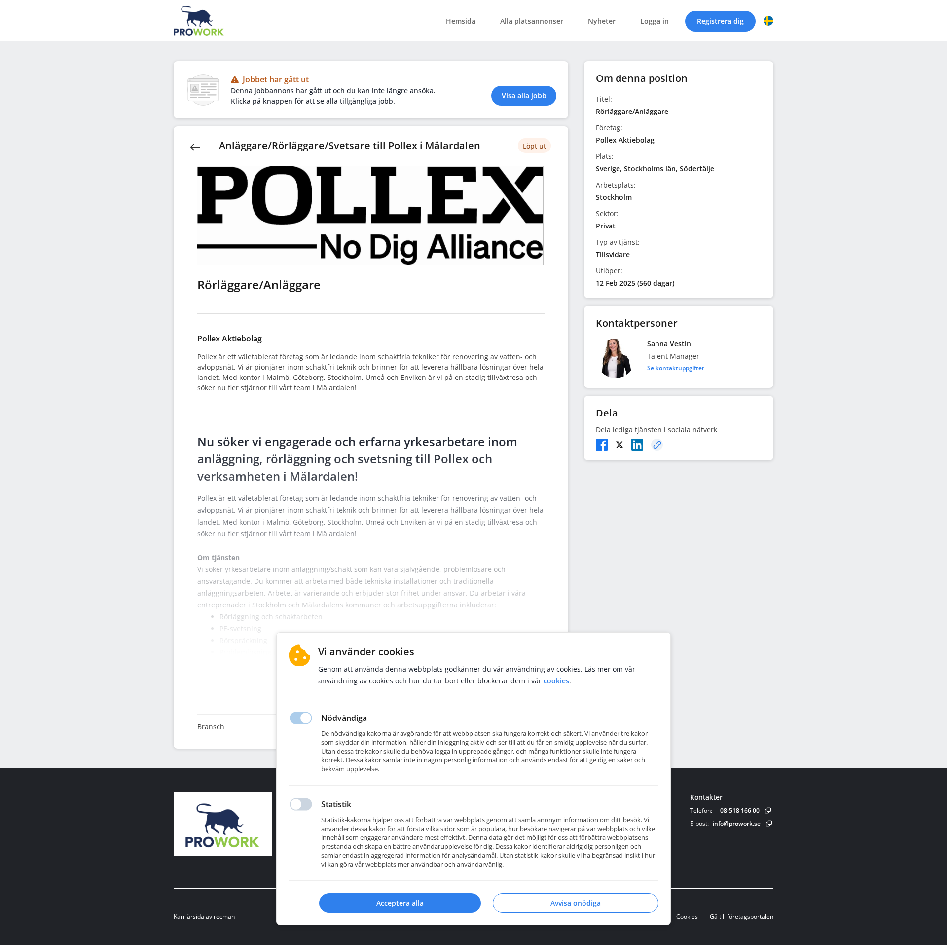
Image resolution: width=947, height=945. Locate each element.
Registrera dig (720, 21)
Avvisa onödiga (575, 902)
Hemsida (460, 21)
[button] (768, 21)
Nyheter (602, 21)
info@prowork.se (737, 823)
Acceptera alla (400, 902)
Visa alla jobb (524, 95)
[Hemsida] (250, 824)
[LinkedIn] (637, 445)
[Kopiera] (657, 445)
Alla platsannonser (531, 21)
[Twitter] (619, 445)
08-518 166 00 (740, 810)
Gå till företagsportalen (741, 916)
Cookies (687, 916)
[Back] (195, 146)
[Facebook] (602, 445)
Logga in (654, 21)
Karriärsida (189, 916)
